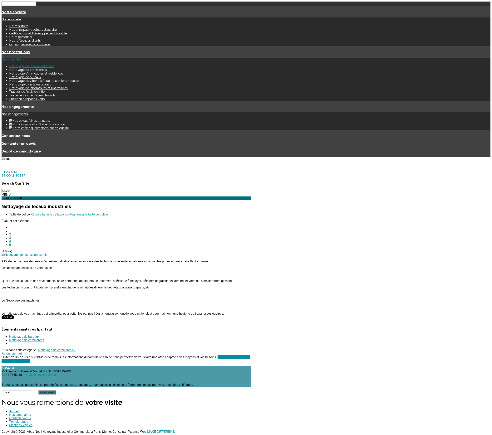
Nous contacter (16, 361)
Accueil (14, 411)
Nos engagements (18, 106)
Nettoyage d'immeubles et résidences (36, 73)
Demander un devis (19, 143)
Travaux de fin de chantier (27, 92)
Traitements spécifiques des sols (32, 95)
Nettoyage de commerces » (57, 350)
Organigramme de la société (29, 44)
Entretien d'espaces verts (27, 99)
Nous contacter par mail (40, 374)
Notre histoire (18, 26)
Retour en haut (12, 353)
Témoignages (18, 421)
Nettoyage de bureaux (25, 77)
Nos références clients (25, 40)
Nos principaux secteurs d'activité (33, 29)
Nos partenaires (20, 414)
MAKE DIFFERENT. (161, 431)
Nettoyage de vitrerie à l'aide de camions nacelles (44, 81)
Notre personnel (20, 37)
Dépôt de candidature (21, 151)
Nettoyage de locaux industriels (31, 66)
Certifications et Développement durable (38, 33)
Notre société (14, 12)
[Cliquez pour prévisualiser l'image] (24, 254)
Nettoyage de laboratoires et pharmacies (38, 88)
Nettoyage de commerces (28, 70)
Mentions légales (20, 425)
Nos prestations (16, 52)
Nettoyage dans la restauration (31, 84)
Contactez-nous (16, 135)
